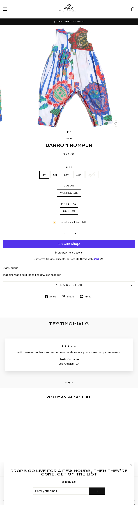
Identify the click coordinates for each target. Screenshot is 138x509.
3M (44, 174)
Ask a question (69, 285)
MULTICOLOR (69, 192)
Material (69, 203)
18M (79, 174)
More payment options (69, 252)
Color (69, 185)
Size (69, 167)
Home (68, 138)
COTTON (69, 210)
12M (66, 174)
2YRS (92, 174)
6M (55, 174)
